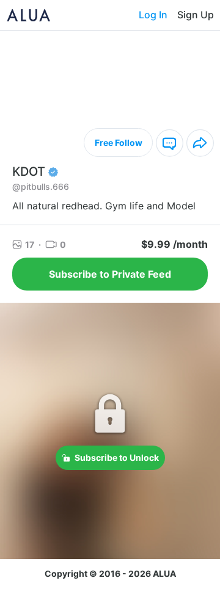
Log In (153, 15)
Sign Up (195, 15)
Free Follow (118, 142)
